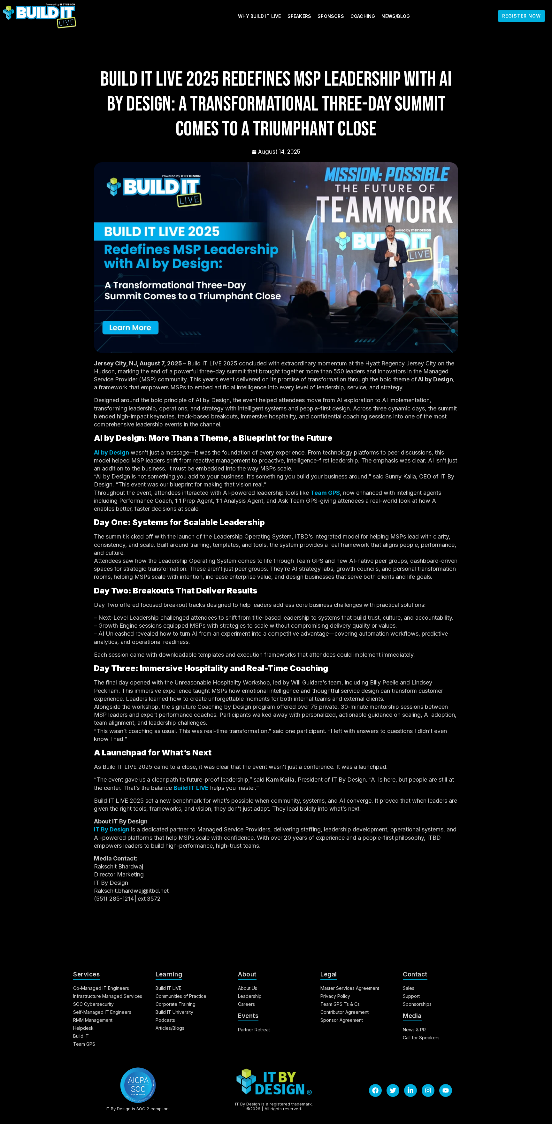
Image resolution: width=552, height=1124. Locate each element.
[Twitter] (393, 1090)
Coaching (362, 16)
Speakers (299, 16)
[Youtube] (445, 1090)
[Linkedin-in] (410, 1090)
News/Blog (395, 16)
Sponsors (331, 16)
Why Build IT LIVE (259, 16)
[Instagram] (428, 1090)
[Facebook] (375, 1090)
